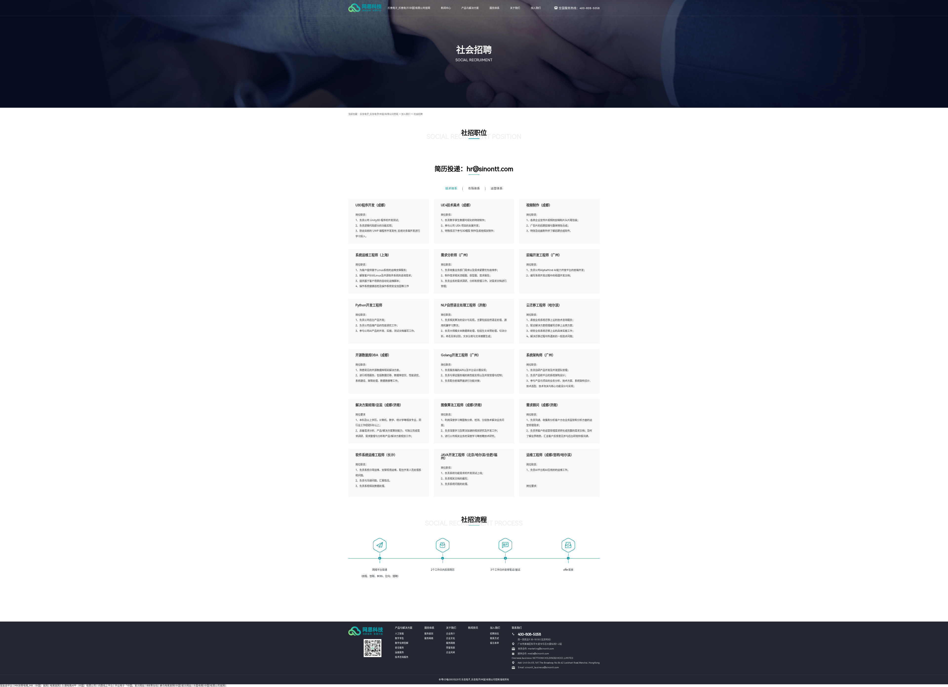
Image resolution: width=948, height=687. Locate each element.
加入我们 (536, 7)
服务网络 (428, 638)
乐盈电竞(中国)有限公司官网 (209, 685)
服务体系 (494, 7)
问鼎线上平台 (105, 685)
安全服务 (399, 647)
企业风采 (450, 652)
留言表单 (494, 643)
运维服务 (399, 652)
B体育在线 (152, 685)
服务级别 (428, 633)
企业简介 (450, 633)
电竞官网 (55, 685)
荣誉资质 (450, 647)
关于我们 (515, 7)
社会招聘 (418, 114)
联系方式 (494, 638)
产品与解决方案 (470, 7)
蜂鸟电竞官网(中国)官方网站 (175, 685)
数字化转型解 (401, 643)
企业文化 (450, 638)
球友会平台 (6, 685)
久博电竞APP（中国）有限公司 (79, 685)
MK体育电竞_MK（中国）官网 (31, 685)
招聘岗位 (494, 633)
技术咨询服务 (401, 657)
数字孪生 (399, 638)
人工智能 (399, 633)
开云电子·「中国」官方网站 (129, 685)
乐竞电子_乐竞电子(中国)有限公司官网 (409, 7)
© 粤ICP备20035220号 (450, 679)
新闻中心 (446, 7)
